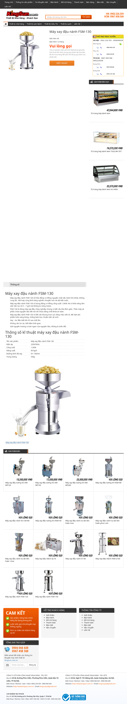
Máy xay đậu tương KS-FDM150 (48, 520)
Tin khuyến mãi (41, 2)
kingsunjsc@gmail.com (48, 686)
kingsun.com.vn (11, 660)
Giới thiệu (50, 615)
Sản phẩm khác (14, 451)
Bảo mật (100, 2)
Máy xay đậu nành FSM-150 (46, 596)
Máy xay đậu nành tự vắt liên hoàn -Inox (17, 559)
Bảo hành (54, 2)
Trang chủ (9, 2)
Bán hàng (90, 2)
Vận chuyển (111, 2)
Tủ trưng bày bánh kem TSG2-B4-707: (106, 151)
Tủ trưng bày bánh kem (100, 113)
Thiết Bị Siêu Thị (51, 24)
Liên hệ (8, 6)
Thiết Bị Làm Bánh (34, 24)
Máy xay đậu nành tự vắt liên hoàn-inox (77, 521)
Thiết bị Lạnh (66, 24)
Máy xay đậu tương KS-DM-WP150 (46, 483)
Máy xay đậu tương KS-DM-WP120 (16, 483)
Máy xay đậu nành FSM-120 (16, 596)
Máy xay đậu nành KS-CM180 (17, 520)
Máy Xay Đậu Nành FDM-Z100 (107, 558)
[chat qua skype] (120, 44)
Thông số (14, 284)
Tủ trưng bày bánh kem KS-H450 (104, 189)
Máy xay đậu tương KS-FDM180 (108, 482)
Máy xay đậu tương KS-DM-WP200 (76, 483)
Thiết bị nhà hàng (16, 24)
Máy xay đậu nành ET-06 (75, 558)
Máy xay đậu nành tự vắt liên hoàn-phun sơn (107, 521)
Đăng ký (32, 665)
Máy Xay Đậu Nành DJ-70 (45, 558)
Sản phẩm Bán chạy (101, 82)
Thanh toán (79, 2)
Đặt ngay (62, 63)
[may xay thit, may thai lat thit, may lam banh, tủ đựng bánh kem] (22, 14)
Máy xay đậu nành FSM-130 (17, 442)
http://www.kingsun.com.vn (23, 686)
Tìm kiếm (86, 17)
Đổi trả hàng (66, 2)
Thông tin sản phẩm (24, 2)
